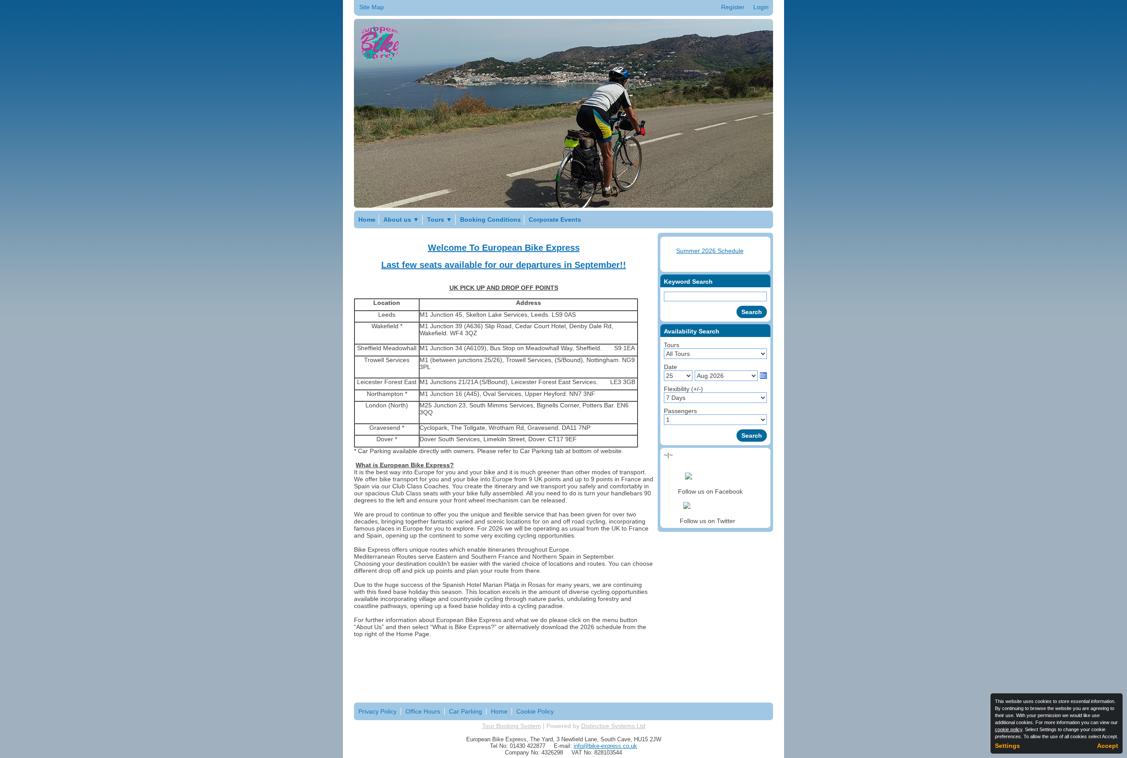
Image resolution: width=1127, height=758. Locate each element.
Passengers (680, 410)
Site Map (371, 7)
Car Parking (465, 711)
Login (761, 7)
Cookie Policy (535, 711)
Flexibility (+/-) (683, 388)
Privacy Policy (377, 711)
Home (367, 219)
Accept (1107, 745)
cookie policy (1008, 729)
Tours (439, 219)
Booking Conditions (490, 219)
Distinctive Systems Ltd (613, 725)
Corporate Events (555, 219)
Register (732, 7)
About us (401, 219)
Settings (1007, 745)
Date (670, 366)
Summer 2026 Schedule (710, 250)
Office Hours (422, 711)
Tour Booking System (511, 725)
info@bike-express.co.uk (605, 746)
